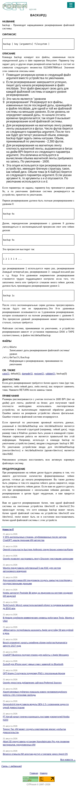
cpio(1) (5, 373)
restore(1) (39, 373)
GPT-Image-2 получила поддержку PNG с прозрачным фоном (34, 673)
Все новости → (68, 759)
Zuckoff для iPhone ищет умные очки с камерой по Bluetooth (33, 664)
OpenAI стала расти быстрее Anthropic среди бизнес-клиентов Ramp (38, 549)
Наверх (43, 773)
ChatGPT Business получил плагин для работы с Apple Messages (36, 655)
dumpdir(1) (27, 373)
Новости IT (8, 529)
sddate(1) (50, 373)
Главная (34, 773)
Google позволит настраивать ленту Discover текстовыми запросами (38, 558)
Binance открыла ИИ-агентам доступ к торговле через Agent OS (35, 754)
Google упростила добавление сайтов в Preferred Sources (32, 682)
